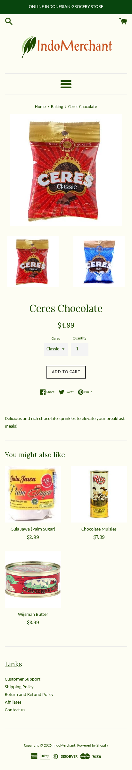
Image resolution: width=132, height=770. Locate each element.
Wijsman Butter (33, 614)
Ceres (56, 339)
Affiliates (13, 702)
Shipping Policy (19, 687)
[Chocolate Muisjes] (99, 494)
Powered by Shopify (92, 746)
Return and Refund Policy (29, 694)
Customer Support (22, 679)
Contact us (15, 710)
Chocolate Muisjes (99, 529)
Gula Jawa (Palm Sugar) (33, 529)
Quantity (79, 338)
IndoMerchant (64, 746)
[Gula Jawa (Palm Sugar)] (33, 494)
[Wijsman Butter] (33, 579)
